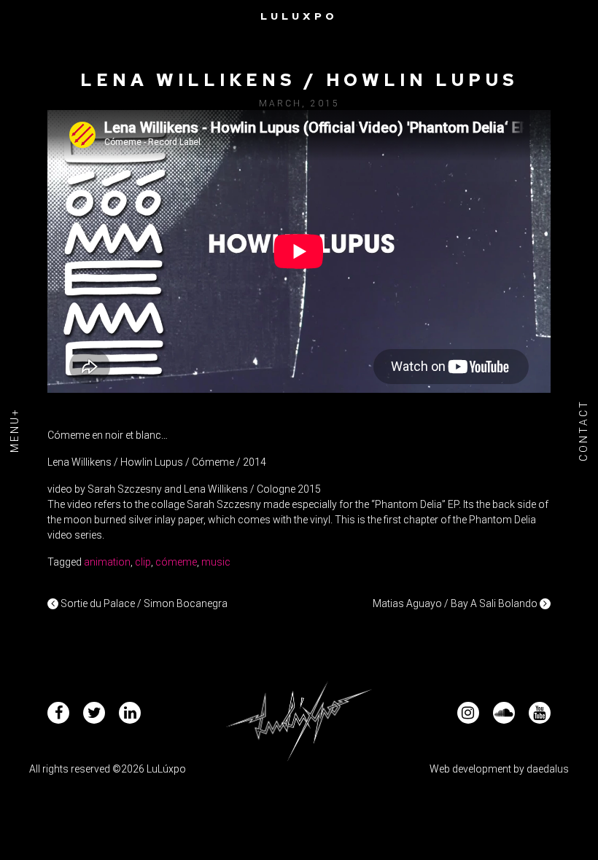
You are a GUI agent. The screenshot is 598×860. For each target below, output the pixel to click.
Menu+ (14, 430)
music (215, 562)
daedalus (548, 769)
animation (107, 562)
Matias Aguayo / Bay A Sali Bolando (456, 603)
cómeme (176, 562)
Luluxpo (299, 16)
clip (143, 562)
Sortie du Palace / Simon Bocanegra (143, 603)
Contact (583, 430)
